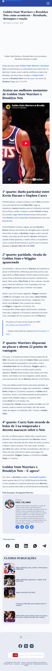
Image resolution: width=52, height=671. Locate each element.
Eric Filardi (23, 502)
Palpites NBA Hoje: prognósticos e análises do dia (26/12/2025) (31, 580)
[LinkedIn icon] (22, 527)
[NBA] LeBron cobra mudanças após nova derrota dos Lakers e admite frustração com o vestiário (31, 616)
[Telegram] (44, 546)
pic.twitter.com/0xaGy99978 (18, 325)
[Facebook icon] (17, 527)
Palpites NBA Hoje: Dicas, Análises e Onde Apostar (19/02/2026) (31, 568)
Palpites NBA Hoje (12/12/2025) (25, 592)
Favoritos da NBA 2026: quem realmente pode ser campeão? (31, 604)
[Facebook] (7, 546)
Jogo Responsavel (27, 664)
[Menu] (48, 3)
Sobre (23, 662)
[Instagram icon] (32, 527)
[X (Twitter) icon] (27, 527)
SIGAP (26, 665)
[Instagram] (32, 646)
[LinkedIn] (26, 546)
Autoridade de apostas (40, 664)
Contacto (17, 664)
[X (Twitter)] (16, 546)
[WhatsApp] (35, 546)
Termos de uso (8, 664)
